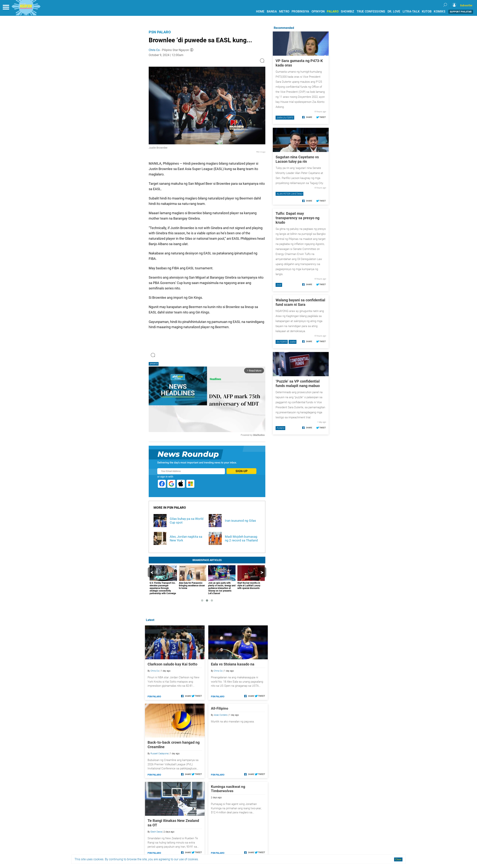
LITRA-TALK (411, 11)
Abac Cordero (221, 715)
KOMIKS (439, 11)
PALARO (333, 11)
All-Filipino (219, 708)
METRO (284, 11)
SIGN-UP (241, 471)
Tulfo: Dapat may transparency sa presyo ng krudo (297, 218)
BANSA (272, 11)
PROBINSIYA (300, 11)
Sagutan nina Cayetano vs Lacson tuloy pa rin (297, 159)
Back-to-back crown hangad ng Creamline (174, 744)
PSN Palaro (160, 32)
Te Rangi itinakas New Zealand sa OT (173, 822)
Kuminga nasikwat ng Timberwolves (228, 788)
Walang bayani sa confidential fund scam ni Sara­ (300, 302)
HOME (260, 11)
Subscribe (466, 5)
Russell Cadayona (159, 753)
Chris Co (154, 50)
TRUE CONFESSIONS (371, 11)
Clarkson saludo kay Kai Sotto (172, 664)
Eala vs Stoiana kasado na (232, 664)
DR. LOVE (394, 11)
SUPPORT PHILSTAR (461, 11)
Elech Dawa (156, 831)
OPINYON (318, 11)
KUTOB (427, 11)
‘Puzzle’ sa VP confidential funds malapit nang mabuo (298, 383)
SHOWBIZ (347, 11)
